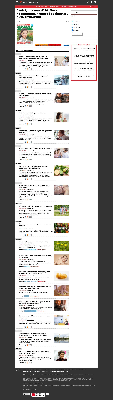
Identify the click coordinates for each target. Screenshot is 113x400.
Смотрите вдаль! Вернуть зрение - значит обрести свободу (35, 317)
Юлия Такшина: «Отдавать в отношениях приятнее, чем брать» (34, 352)
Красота (27, 266)
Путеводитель (36, 371)
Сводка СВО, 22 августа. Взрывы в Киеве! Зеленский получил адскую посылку (84, 49)
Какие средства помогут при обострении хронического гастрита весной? (34, 272)
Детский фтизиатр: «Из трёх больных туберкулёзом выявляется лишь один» (33, 57)
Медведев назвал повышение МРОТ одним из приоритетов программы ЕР (83, 69)
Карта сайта (45, 371)
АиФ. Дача (75, 24)
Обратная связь (27, 371)
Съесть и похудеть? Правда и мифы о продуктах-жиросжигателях (33, 167)
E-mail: (73, 15)
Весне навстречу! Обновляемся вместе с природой (34, 186)
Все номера (66, 45)
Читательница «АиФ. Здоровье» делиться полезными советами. (33, 293)
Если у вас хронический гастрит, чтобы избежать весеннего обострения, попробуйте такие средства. (35, 278)
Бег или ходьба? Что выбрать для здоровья (35, 206)
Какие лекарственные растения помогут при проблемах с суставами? (34, 302)
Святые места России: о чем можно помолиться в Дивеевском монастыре (33, 334)
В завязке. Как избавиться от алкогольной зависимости (35, 94)
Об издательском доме (35, 369)
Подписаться (77, 34)
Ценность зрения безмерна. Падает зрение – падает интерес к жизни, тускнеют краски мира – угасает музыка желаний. (36, 322)
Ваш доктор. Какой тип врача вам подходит (35, 148)
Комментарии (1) (30, 134)
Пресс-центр (70, 369)
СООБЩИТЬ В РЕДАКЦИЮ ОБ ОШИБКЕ (59, 371)
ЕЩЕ (30, 69)
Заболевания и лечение (30, 249)
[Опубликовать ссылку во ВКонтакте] (25, 69)
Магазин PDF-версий (80, 369)
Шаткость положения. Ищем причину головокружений (33, 77)
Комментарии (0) (30, 60)
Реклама (25, 369)
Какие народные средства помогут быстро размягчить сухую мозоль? (35, 287)
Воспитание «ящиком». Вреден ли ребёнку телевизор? (35, 131)
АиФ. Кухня (76, 30)
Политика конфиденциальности (30, 389)
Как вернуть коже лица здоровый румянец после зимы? (35, 256)
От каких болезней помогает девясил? (33, 242)
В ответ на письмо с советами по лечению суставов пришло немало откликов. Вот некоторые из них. (35, 307)
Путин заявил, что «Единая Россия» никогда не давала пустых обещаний (84, 62)
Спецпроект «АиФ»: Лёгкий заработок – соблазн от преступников (56, 6)
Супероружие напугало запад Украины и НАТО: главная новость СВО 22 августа (84, 55)
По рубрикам (29, 50)
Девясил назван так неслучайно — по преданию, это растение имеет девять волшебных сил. (36, 246)
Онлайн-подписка (41, 45)
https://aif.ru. (25, 386)
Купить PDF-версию (54, 45)
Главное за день (77, 21)
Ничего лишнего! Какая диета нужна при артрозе (34, 225)
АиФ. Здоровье (76, 27)
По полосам (20, 50)
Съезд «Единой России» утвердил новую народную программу (84, 75)
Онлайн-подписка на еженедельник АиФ (54, 369)
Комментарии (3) (30, 97)
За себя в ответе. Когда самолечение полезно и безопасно (33, 114)
